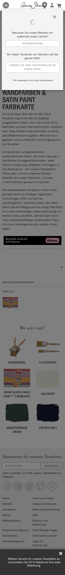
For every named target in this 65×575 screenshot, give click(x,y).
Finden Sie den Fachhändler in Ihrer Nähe (32, 67)
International (32, 43)
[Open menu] (6, 5)
